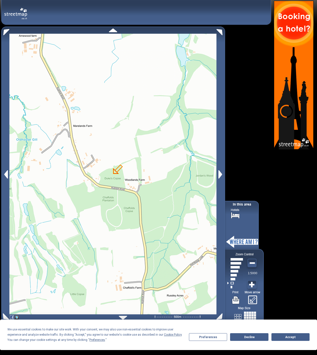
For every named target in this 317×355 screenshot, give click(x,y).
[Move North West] (5, 31)
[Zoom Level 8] (235, 259)
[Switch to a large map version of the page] (245, 316)
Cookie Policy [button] (173, 334)
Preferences (208, 337)
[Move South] (123, 317)
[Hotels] (235, 215)
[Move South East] (220, 316)
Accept (290, 337)
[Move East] (221, 174)
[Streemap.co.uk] (16, 10)
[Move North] (113, 30)
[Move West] (5, 174)
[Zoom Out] (252, 263)
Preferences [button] (97, 340)
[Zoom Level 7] (235, 263)
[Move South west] (5, 316)
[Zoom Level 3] (235, 279)
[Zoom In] (252, 285)
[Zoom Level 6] (235, 267)
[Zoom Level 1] (235, 287)
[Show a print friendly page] (236, 298)
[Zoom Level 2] (235, 283)
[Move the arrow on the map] (252, 298)
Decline (249, 337)
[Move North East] (220, 31)
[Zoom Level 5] (235, 271)
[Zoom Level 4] (235, 275)
